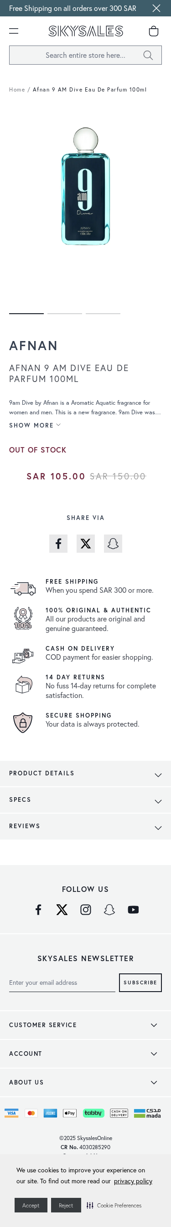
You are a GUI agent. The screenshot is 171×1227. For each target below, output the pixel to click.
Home (17, 89)
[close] (156, 8)
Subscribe (140, 982)
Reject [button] (66, 1205)
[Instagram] (85, 909)
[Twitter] (62, 909)
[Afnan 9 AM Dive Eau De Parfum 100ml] (26, 313)
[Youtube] (133, 909)
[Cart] (153, 31)
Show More (31, 425)
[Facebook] (38, 909)
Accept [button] (31, 1205)
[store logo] (85, 30)
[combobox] (85, 55)
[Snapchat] (109, 909)
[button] (114, 1205)
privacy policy (133, 1180)
